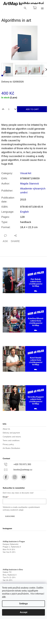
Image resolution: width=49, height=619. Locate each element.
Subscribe (10, 516)
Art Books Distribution (11, 448)
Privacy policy (8, 444)
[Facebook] (6, 477)
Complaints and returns (12, 437)
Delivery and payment (11, 433)
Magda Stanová (29, 183)
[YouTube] (23, 477)
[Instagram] (15, 477)
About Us (6, 429)
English (24, 211)
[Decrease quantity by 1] (15, 108)
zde (4, 597)
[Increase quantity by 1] (3, 108)
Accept (23, 612)
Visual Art (25, 173)
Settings (23, 603)
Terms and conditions (11, 440)
